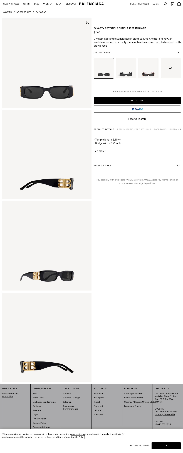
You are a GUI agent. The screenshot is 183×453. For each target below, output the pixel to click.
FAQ (35, 393)
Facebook (98, 393)
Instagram (99, 397)
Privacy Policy (40, 418)
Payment (37, 410)
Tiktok (97, 402)
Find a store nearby (134, 397)
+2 (170, 68)
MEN (58, 3)
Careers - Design (71, 397)
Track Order (38, 397)
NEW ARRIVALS (11, 3)
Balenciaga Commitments (70, 407)
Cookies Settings (41, 427)
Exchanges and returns (44, 402)
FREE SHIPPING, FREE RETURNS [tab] (134, 129)
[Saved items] (172, 3)
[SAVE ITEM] (87, 22)
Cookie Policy (39, 423)
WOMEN (48, 3)
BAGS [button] (36, 3)
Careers (67, 393)
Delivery (37, 406)
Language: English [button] (133, 406)
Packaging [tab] (160, 129)
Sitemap (67, 402)
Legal (35, 414)
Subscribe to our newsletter (10, 395)
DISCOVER (71, 3)
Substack (98, 414)
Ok (166, 445)
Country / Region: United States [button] (140, 402)
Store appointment (133, 393)
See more (99, 151)
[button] (179, 131)
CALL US (163, 423)
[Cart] (179, 3)
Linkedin (98, 410)
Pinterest (98, 406)
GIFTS (26, 3)
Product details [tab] (104, 129)
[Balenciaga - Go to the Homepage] (91, 4)
